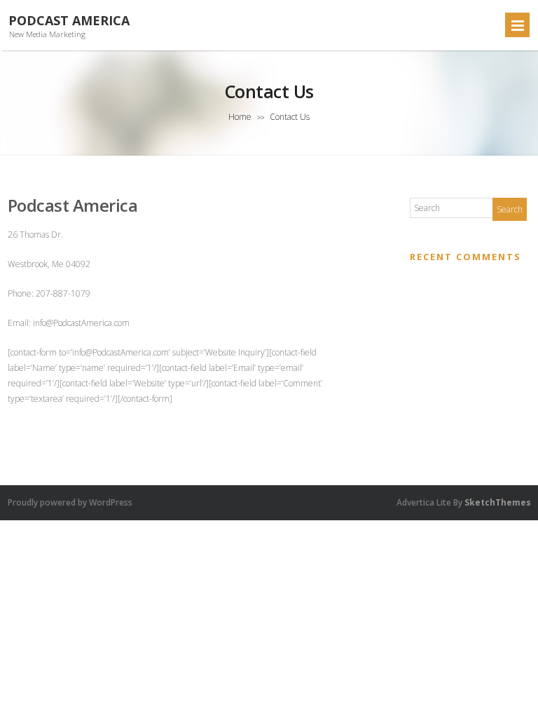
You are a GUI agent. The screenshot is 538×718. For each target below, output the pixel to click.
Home (239, 117)
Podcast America (69, 21)
